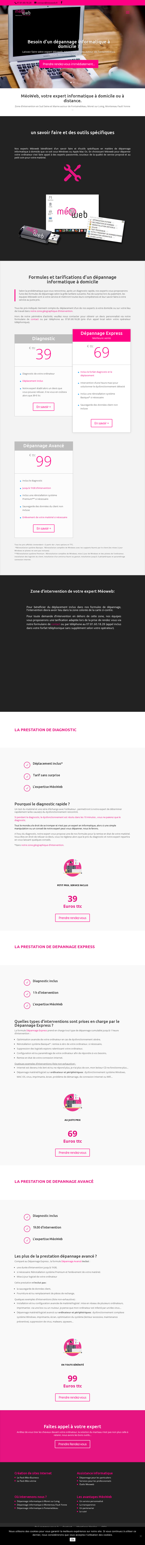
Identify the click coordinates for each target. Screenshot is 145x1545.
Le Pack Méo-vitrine (26, 1480)
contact (35, 319)
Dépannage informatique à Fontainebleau (37, 1508)
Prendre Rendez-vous (72, 1444)
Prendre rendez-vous (72, 918)
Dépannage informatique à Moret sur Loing (38, 1501)
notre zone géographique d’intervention (51, 311)
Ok (72, 1539)
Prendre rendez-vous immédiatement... (69, 64)
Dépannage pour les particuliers (95, 1477)
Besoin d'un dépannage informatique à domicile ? (69, 44)
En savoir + (43, 407)
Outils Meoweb (86, 1484)
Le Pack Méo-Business (28, 1477)
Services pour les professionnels (95, 1480)
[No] (140, 1536)
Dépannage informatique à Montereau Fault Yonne (42, 1504)
